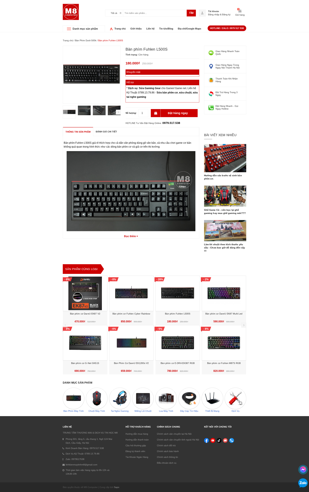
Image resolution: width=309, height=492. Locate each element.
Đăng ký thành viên (135, 451)
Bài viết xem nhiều (220, 135)
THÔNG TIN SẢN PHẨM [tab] (78, 131)
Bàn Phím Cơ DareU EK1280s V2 (131, 363)
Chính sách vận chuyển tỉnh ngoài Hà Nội (178, 439)
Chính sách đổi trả (166, 445)
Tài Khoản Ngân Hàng (137, 457)
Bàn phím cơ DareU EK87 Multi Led (223, 313)
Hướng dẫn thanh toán (137, 439)
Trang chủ (120, 28)
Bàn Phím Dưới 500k (85, 40)
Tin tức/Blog (166, 28)
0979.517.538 (171, 123)
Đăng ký (226, 14)
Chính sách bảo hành (168, 451)
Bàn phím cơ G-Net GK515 (85, 363)
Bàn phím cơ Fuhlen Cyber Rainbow (131, 313)
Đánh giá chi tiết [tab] (106, 131)
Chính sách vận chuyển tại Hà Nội (174, 434)
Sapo (116, 487)
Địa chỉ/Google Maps (189, 28)
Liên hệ (150, 28)
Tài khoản (213, 11)
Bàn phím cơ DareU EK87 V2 (85, 313)
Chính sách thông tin (167, 457)
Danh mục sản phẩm (85, 28)
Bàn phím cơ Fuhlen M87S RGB (224, 363)
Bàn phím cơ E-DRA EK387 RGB (178, 363)
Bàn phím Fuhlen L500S (177, 313)
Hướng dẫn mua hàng (137, 434)
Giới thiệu (136, 28)
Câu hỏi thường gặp (136, 445)
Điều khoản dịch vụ (166, 463)
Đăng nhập (213, 14)
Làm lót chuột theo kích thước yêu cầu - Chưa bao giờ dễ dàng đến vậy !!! (224, 247)
